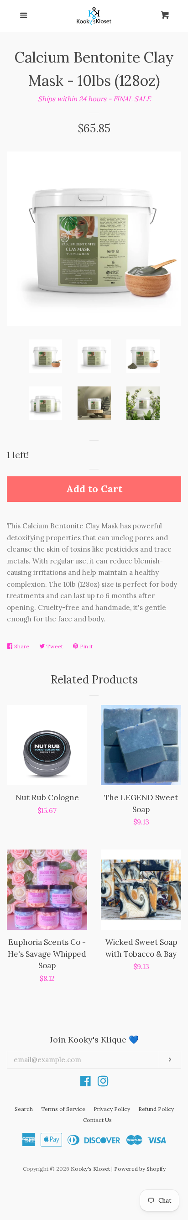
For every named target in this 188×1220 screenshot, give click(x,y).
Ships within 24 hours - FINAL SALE (94, 98)
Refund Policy (156, 1108)
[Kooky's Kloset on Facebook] (85, 1083)
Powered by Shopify (140, 1168)
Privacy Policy (112, 1108)
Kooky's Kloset (90, 1168)
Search (24, 1108)
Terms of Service (63, 1108)
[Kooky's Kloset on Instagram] (103, 1083)
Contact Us (97, 1119)
